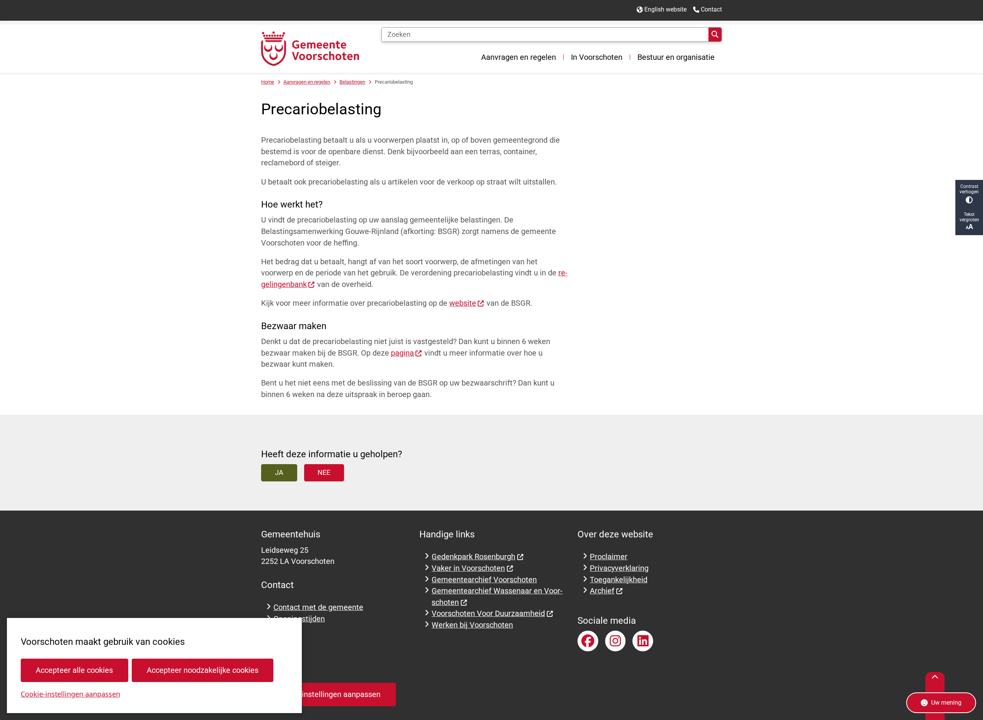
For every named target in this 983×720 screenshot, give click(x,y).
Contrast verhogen (969, 189)
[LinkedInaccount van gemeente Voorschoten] (642, 641)
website (462, 303)
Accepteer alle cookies (74, 670)
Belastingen (352, 82)
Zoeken (715, 34)
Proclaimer (608, 556)
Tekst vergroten (969, 217)
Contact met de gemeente (318, 607)
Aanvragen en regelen (306, 82)
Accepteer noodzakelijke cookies (202, 670)
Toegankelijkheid (618, 579)
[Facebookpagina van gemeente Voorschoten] (588, 641)
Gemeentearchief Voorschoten (484, 579)
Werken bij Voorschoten (472, 625)
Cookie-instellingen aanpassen (70, 694)
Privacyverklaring (619, 568)
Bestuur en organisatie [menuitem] (676, 57)
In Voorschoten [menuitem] (596, 57)
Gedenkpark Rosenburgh (473, 556)
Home (267, 82)
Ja (279, 472)
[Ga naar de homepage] (310, 48)
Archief (602, 591)
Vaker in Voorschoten (468, 568)
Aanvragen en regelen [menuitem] (518, 57)
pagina (402, 353)
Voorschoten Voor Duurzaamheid (488, 613)
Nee (324, 472)
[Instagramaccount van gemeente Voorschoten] (615, 641)
